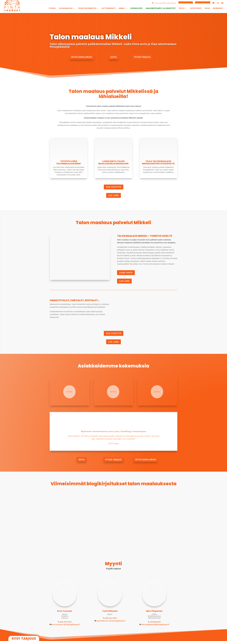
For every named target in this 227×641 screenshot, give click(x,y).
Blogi (207, 8)
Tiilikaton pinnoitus (87, 8)
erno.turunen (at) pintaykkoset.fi (65, 624)
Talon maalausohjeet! (63, 525)
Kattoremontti (109, 8)
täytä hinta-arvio (81, 57)
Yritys (181, 8)
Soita (113, 57)
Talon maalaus (66, 8)
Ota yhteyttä (113, 187)
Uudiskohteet (136, 8)
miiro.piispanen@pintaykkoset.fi (155, 624)
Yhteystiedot (196, 8)
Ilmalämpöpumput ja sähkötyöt (161, 8)
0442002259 (155, 622)
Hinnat (122, 8)
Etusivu (52, 8)
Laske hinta (126, 272)
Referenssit (218, 8)
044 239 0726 (65, 622)
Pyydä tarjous (142, 57)
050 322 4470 (111, 618)
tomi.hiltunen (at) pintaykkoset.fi (110, 621)
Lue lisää (113, 195)
